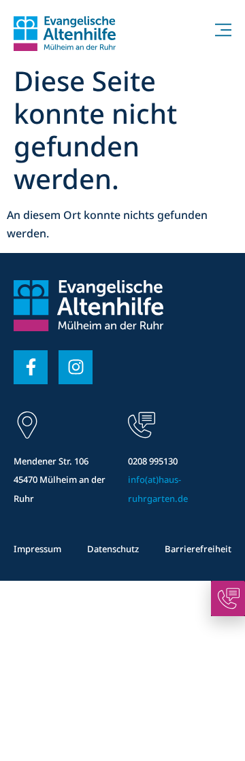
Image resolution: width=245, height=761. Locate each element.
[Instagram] (76, 367)
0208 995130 (153, 461)
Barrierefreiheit (198, 549)
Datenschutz (113, 549)
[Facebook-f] (31, 367)
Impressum (37, 549)
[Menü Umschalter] (223, 30)
